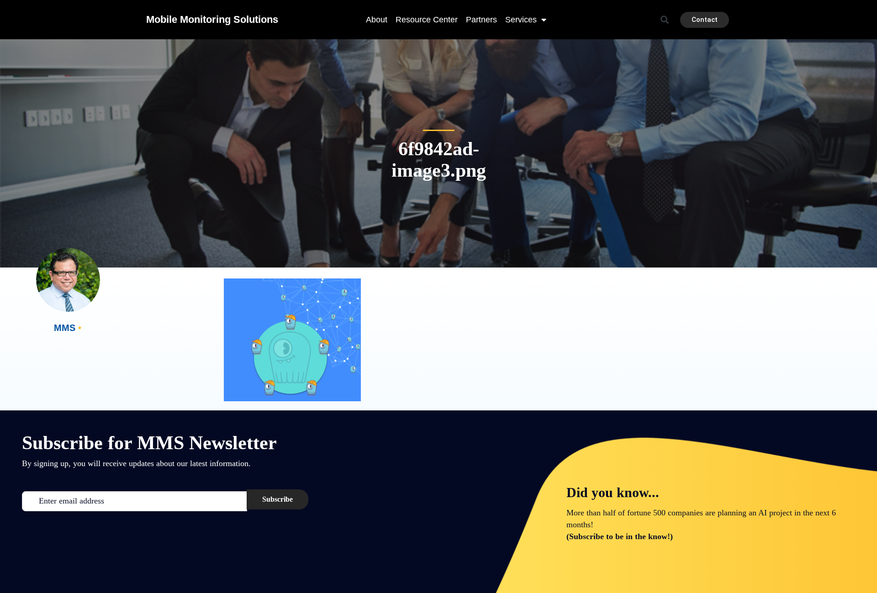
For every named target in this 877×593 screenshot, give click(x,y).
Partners (481, 19)
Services (521, 19)
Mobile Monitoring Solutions (212, 19)
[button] (664, 19)
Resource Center (427, 19)
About (376, 19)
